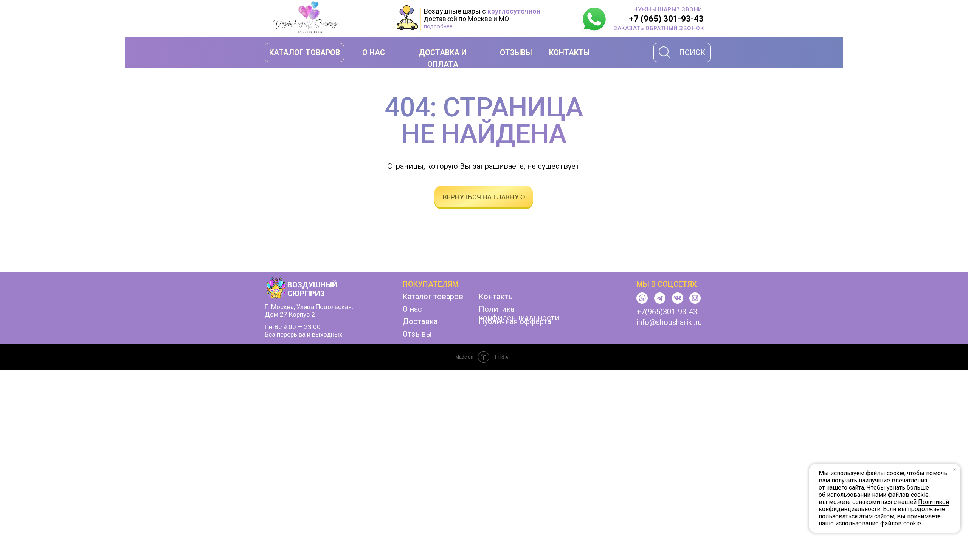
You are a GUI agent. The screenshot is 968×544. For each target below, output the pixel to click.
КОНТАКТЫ (569, 52)
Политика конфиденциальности (519, 313)
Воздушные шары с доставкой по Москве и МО (482, 15)
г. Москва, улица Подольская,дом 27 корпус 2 (309, 310)
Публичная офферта (515, 321)
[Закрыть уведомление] (955, 469)
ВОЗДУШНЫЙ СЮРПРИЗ (312, 289)
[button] (658, 28)
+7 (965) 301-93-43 (666, 18)
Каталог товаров (433, 296)
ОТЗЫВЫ (516, 52)
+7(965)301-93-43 (666, 311)
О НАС (373, 52)
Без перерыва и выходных (303, 334)
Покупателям (431, 284)
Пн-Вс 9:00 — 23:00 (293, 327)
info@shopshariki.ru (669, 322)
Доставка (420, 321)
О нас (412, 309)
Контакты (496, 296)
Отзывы (417, 333)
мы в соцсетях (666, 284)
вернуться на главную (484, 197)
